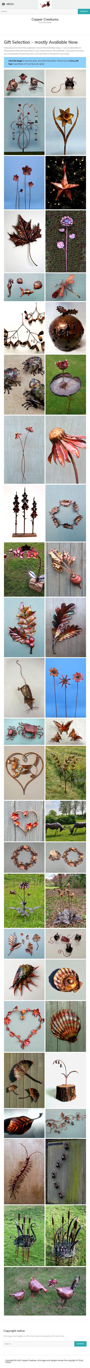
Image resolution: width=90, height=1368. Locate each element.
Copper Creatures (45, 19)
